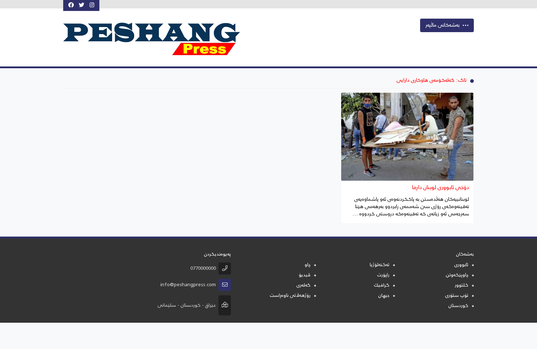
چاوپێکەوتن (457, 275)
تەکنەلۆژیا (379, 265)
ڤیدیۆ (305, 275)
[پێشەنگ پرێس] (158, 39)
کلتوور (461, 285)
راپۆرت (383, 275)
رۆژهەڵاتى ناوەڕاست (290, 295)
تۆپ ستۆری (456, 295)
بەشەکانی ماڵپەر (443, 25)
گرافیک (381, 285)
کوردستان (458, 306)
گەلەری (304, 285)
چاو (308, 265)
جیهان (383, 295)
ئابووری (461, 265)
